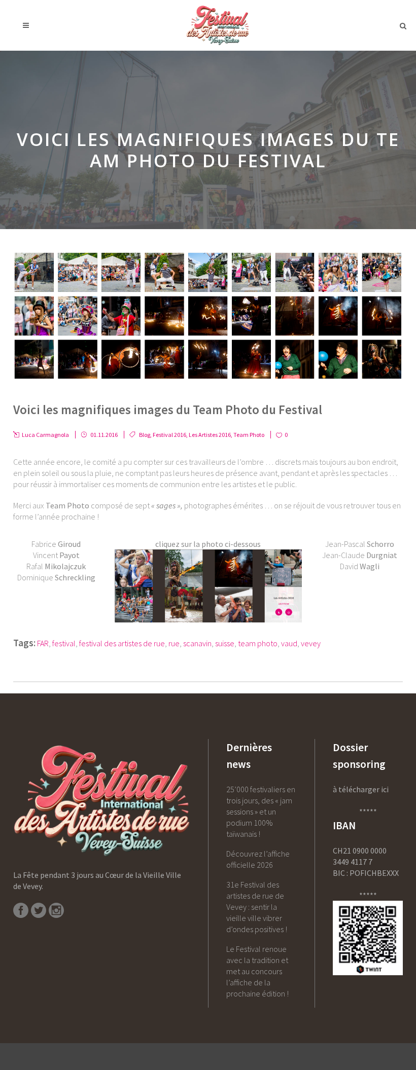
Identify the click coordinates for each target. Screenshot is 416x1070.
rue (174, 643)
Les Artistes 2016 (210, 434)
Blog (144, 434)
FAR (43, 643)
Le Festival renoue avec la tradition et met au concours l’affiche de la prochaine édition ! (257, 971)
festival (64, 643)
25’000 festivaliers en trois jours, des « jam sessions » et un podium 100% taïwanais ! (260, 811)
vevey (311, 643)
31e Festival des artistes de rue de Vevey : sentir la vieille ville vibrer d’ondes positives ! (256, 906)
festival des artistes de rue (122, 643)
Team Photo (248, 434)
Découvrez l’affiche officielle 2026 (258, 859)
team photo (258, 643)
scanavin (197, 643)
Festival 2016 (169, 434)
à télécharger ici (361, 789)
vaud (289, 643)
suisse (224, 643)
